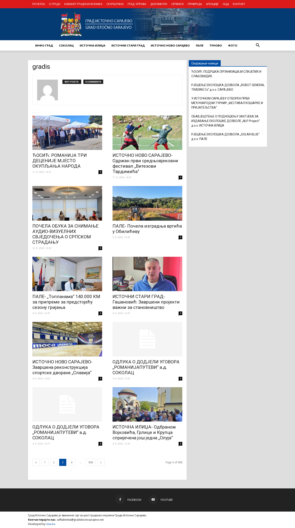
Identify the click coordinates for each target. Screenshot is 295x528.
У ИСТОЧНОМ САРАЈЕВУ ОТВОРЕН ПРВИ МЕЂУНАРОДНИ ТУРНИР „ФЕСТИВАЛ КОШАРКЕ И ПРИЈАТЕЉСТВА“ (227, 103)
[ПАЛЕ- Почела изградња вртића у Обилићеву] (147, 203)
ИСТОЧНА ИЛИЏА (92, 45)
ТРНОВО (215, 45)
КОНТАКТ (239, 4)
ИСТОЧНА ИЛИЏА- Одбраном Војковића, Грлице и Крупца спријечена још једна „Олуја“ (144, 432)
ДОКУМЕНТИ (158, 4)
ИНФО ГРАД (44, 45)
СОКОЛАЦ (66, 45)
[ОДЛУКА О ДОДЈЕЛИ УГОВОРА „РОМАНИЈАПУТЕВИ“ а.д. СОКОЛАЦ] (147, 339)
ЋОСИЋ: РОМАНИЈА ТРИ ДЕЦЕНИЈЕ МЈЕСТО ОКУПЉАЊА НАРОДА (59, 161)
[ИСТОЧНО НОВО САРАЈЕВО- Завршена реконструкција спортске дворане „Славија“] (67, 339)
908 (90, 462)
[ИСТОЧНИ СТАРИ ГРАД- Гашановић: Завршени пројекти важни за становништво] (147, 274)
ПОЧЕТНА (38, 4)
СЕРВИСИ (177, 4)
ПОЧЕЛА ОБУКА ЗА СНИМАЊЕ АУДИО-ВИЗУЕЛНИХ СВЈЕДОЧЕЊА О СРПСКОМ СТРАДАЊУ (65, 234)
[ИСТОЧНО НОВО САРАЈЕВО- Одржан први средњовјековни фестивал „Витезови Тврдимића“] (147, 133)
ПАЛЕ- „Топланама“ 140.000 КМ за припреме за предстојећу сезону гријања (66, 302)
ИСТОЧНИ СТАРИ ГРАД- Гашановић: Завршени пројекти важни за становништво (146, 302)
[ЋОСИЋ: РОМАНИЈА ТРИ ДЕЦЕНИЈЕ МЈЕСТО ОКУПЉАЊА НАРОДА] (67, 133)
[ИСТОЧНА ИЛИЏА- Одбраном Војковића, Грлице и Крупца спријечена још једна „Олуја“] (147, 404)
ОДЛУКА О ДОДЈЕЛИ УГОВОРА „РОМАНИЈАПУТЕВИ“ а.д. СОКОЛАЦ (146, 367)
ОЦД (226, 4)
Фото (232, 45)
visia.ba (50, 524)
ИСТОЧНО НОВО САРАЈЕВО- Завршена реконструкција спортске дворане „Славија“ (62, 367)
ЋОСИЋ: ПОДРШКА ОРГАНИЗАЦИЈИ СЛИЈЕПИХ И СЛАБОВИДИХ (226, 74)
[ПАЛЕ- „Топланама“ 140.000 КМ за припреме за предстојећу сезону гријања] (67, 274)
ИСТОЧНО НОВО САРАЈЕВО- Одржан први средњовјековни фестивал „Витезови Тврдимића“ (145, 163)
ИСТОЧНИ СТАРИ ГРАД (128, 45)
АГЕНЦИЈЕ (212, 4)
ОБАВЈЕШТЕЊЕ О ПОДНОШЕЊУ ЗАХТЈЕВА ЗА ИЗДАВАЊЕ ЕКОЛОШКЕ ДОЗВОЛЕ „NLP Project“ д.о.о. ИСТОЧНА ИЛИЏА (225, 121)
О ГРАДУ (54, 4)
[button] (257, 45)
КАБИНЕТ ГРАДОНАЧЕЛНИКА (83, 4)
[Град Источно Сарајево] (147, 24)
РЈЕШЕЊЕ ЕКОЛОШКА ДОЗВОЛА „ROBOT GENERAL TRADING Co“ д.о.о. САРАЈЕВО (228, 87)
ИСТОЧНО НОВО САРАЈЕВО (170, 45)
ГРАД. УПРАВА (137, 4)
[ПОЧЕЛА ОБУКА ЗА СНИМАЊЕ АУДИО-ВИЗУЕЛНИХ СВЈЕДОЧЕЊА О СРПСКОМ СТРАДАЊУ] (67, 203)
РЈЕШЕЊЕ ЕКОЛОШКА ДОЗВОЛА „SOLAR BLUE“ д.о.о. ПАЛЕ (225, 137)
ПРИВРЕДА (195, 4)
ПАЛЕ (199, 45)
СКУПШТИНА (115, 4)
